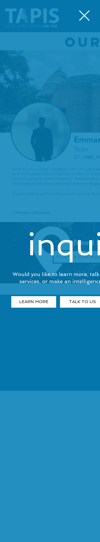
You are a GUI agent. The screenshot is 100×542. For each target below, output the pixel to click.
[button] (84, 15)
